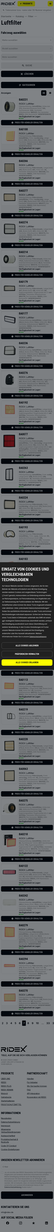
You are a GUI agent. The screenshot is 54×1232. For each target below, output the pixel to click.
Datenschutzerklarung (37, 637)
